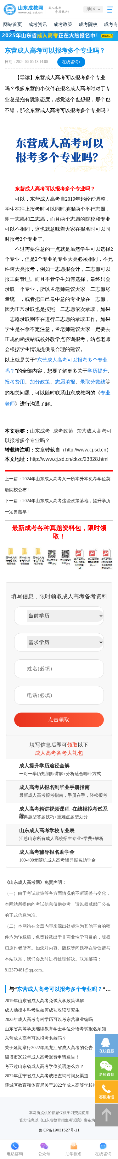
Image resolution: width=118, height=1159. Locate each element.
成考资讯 (37, 24)
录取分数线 (92, 381)
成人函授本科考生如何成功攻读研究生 (42, 1010)
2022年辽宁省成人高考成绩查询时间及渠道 (46, 1076)
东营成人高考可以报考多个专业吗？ (60, 989)
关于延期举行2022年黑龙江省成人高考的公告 (49, 1047)
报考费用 (15, 381)
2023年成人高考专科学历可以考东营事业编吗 (49, 1019)
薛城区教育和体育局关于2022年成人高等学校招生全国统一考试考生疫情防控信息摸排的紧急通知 (59, 1085)
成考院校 (88, 24)
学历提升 (97, 370)
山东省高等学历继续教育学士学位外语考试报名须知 (55, 1029)
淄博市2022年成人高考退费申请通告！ (42, 1057)
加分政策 (40, 381)
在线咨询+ (71, 61)
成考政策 (62, 24)
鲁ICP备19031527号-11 (59, 1130)
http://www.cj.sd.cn (85, 449)
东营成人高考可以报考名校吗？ (35, 1038)
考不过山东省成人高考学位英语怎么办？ (44, 1066)
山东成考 (40, 431)
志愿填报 (65, 381)
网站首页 (12, 24)
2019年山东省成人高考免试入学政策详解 (44, 1000)
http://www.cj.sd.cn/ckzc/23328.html (69, 459)
